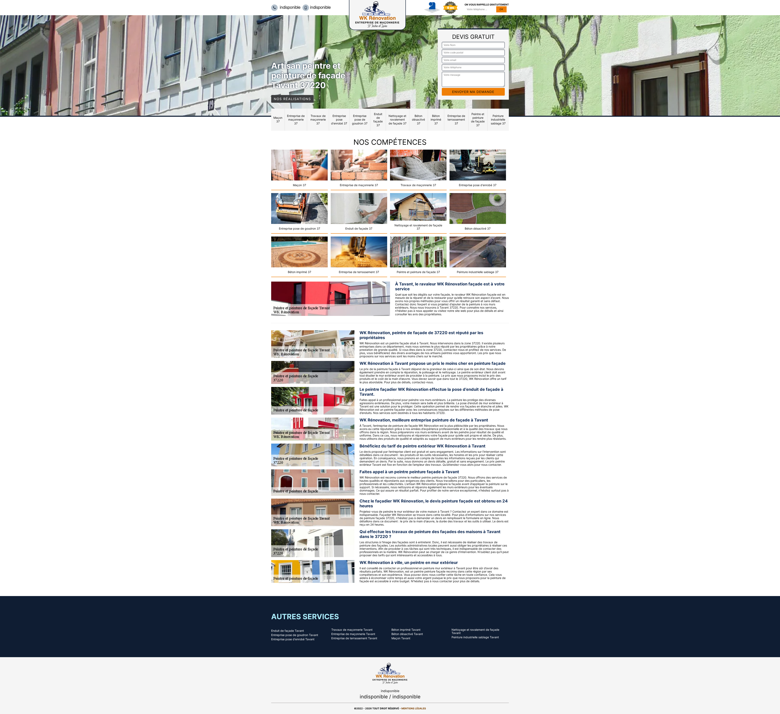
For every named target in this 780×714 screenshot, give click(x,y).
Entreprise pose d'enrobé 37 (339, 119)
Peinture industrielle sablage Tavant (475, 637)
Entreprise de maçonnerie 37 (296, 119)
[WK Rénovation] (390, 673)
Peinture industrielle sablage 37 (498, 119)
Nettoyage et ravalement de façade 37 (397, 119)
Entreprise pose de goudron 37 (359, 119)
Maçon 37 (277, 119)
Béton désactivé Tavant (407, 634)
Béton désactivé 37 (418, 119)
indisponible (289, 7)
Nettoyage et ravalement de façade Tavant (475, 631)
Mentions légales (413, 708)
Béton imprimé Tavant (405, 629)
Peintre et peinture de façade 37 (478, 119)
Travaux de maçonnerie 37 (318, 119)
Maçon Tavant (400, 638)
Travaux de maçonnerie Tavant (352, 629)
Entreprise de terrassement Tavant (354, 638)
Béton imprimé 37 (436, 119)
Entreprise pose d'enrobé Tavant (292, 639)
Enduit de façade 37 (378, 119)
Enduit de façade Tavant (287, 630)
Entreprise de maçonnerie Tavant (353, 634)
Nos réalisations (292, 99)
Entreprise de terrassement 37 (456, 119)
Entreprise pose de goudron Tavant (294, 635)
